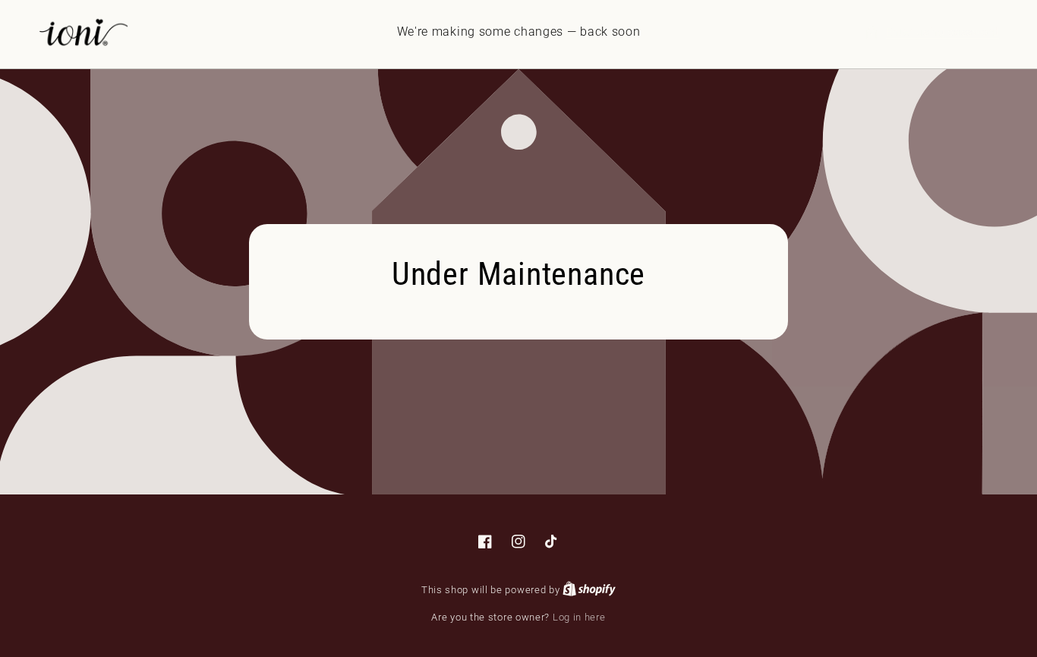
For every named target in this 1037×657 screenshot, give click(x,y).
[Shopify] (589, 589)
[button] (932, 32)
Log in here (579, 617)
